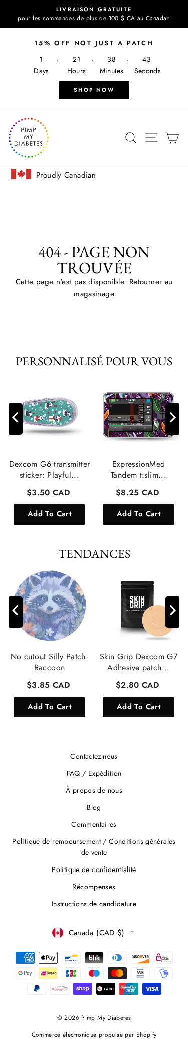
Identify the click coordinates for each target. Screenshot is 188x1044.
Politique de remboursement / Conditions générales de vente (93, 846)
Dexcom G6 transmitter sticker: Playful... (49, 470)
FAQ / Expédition (94, 773)
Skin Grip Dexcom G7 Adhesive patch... (138, 662)
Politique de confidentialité (94, 869)
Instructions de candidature (94, 904)
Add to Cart (49, 513)
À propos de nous (94, 790)
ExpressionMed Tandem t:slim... (138, 470)
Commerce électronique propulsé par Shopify (94, 1034)
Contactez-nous (93, 756)
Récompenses (93, 887)
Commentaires (94, 824)
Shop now (94, 90)
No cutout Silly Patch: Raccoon (49, 662)
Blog (94, 807)
